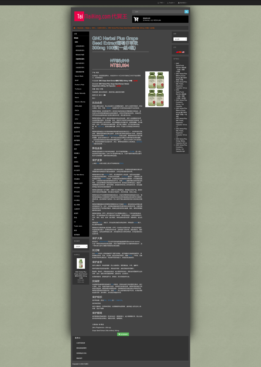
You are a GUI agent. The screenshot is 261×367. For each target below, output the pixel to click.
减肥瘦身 (77, 127)
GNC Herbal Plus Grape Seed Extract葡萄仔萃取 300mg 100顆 (80, 275)
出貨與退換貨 (80, 343)
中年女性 (77, 196)
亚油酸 (132, 151)
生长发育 (77, 170)
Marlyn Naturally (79, 93)
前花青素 (106, 174)
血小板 (124, 181)
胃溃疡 (110, 300)
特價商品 (77, 255)
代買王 (86, 364)
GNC (93, 28)
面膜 (125, 204)
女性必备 (77, 187)
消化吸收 (77, 179)
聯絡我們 (79, 358)
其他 (75, 217)
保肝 (75, 149)
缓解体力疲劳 (78, 183)
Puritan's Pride (79, 85)
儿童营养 (77, 209)
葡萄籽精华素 (103, 241)
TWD (160, 3)
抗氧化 (76, 162)
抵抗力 (100, 222)
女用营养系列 (79, 46)
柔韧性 (121, 163)
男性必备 (77, 192)
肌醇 (75, 157)
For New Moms (79, 175)
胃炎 (105, 300)
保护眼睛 (77, 140)
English (170, 3)
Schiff (76, 80)
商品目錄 (80, 28)
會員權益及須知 (81, 353)
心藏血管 (77, 145)
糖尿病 (109, 108)
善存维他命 (77, 123)
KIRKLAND (78, 106)
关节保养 (77, 136)
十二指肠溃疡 (118, 300)
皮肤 (112, 284)
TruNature (77, 89)
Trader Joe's (78, 226)
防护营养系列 (79, 63)
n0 (75, 222)
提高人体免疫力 (114, 135)
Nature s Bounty (79, 102)
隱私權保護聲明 (81, 348)
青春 (98, 163)
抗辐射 (136, 222)
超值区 (76, 213)
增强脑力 (77, 153)
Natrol (76, 97)
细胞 (96, 253)
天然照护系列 (79, 67)
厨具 (75, 230)
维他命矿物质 (79, 55)
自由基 (106, 135)
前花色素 (125, 176)
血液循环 (104, 179)
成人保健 (77, 205)
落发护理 (77, 132)
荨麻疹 (130, 255)
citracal (76, 115)
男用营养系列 (79, 50)
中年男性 (77, 200)
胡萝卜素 (101, 126)
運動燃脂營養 (79, 72)
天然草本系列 (101, 28)
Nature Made (78, 76)
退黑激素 (77, 235)
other (76, 119)
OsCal (76, 110)
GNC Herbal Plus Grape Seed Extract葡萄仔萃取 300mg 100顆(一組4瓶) (131, 28)
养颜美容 (77, 166)
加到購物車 (124, 334)
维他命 (87, 28)
